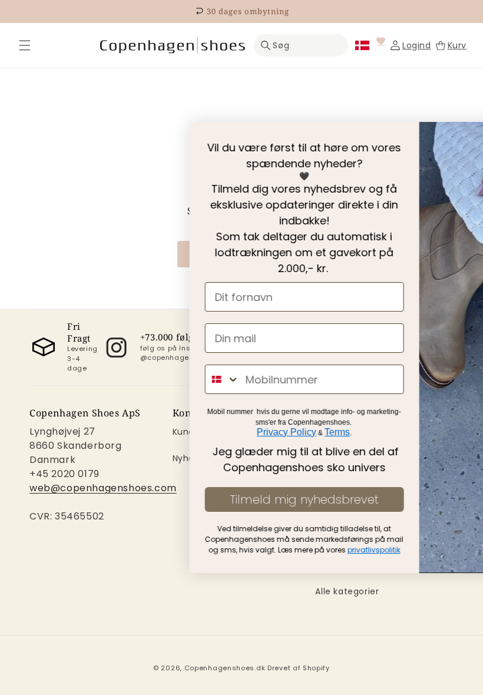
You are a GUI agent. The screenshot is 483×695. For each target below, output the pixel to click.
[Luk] (25, 45)
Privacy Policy (137, 432)
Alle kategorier (347, 591)
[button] (25, 45)
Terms (188, 432)
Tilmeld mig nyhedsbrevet (155, 499)
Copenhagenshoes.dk (225, 668)
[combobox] (74, 379)
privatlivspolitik (225, 550)
